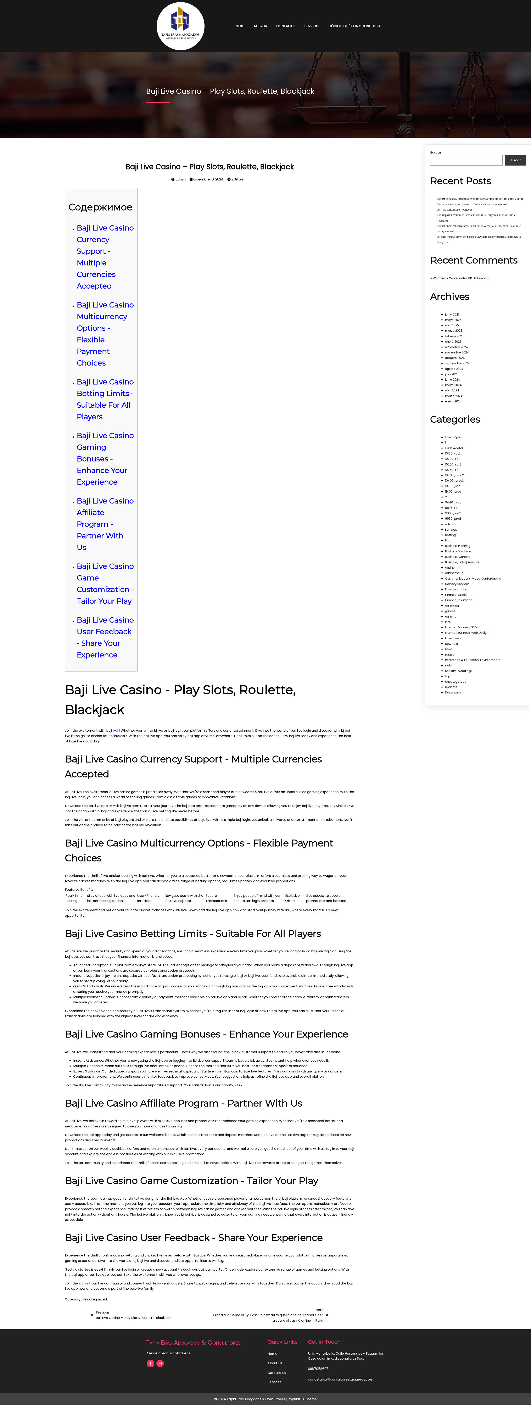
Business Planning (457, 546)
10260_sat (452, 470)
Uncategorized (95, 1299)
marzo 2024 (454, 396)
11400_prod (453, 492)
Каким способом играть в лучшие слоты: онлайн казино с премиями (480, 199)
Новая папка (453, 692)
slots (448, 665)
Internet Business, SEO (461, 627)
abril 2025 (452, 325)
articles (450, 524)
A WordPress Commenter (448, 278)
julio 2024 (452, 374)
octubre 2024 (455, 358)
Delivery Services (457, 584)
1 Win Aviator (454, 448)
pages (449, 654)
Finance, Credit (456, 595)
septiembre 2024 (457, 363)
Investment (453, 638)
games (450, 611)
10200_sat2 (453, 464)
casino (450, 567)
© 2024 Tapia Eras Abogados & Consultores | (251, 1399)
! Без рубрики (453, 437)
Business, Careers (457, 557)
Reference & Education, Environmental (473, 660)
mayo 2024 (453, 385)
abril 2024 (452, 390)
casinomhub (454, 573)
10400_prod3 (454, 481)
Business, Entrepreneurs (462, 562)
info (448, 622)
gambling (452, 605)
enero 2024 (453, 401)
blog (448, 540)
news (449, 649)
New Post (451, 644)
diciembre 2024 (456, 347)
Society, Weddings (458, 671)
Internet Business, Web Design (466, 633)
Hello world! (481, 278)
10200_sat (452, 459)
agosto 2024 (454, 369)
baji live (112, 730)
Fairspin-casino (456, 589)
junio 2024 (452, 380)
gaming (450, 616)
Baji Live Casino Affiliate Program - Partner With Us (105, 524)
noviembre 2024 (457, 352)
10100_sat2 (452, 453)
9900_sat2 (453, 513)
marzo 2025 (453, 331)
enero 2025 (453, 342)
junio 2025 (452, 314)
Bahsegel (451, 530)
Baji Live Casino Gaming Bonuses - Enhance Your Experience (105, 458)
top (447, 676)
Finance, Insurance (458, 600)
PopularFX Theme (302, 1399)
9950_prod (453, 519)
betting (450, 535)
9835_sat (452, 508)
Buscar (435, 152)
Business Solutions (458, 551)
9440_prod (453, 502)
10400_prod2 (454, 475)
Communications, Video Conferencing (473, 578)
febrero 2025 (454, 336)
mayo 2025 (453, 320)
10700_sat (452, 486)
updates (451, 687)
